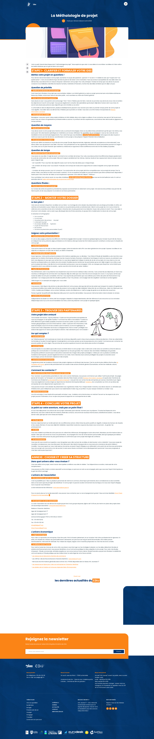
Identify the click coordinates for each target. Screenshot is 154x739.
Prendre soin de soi (32, 710)
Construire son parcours (34, 719)
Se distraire (30, 705)
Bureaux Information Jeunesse (92, 378)
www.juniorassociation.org (57, 506)
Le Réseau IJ (55, 702)
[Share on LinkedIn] (27, 68)
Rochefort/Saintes (63, 380)
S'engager (29, 715)
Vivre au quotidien (32, 703)
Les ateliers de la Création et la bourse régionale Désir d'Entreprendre (54, 567)
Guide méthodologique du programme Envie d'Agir (58, 179)
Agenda (54, 705)
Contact (55, 709)
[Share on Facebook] (27, 72)
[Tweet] (27, 64)
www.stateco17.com (74, 559)
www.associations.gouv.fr (61, 487)
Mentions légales (57, 711)
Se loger (29, 707)
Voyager (29, 712)
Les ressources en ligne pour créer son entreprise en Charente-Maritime (55, 564)
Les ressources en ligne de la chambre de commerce (49, 556)
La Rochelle (51, 380)
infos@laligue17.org (37, 525)
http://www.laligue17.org (39, 528)
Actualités (55, 707)
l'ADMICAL (89, 382)
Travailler (29, 717)
